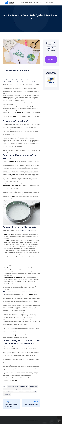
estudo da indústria (7, 391)
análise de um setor (25, 230)
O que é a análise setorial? (10, 74)
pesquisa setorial (7, 394)
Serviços (36, 2)
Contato (51, 2)
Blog (41, 2)
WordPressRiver (34, 420)
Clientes (46, 2)
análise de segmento (33, 386)
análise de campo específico (13, 386)
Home (22, 2)
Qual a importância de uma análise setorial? (13, 76)
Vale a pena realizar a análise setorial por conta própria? (17, 79)
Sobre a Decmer (28, 2)
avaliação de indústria (8, 389)
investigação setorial (32, 391)
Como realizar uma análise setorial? (12, 77)
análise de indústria (23, 386)
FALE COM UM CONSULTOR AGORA (51, 59)
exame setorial (23, 391)
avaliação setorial (17, 389)
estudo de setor (16, 391)
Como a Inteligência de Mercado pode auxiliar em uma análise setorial (19, 81)
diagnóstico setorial (26, 389)
